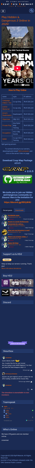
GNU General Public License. (11, 462)
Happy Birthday (13, 243)
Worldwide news (13, 215)
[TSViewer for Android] (29, 420)
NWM (4, 139)
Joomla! (3, 460)
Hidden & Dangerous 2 (14, 225)
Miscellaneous (12, 217)
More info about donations (11, 268)
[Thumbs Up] (31, 370)
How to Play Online (17, 90)
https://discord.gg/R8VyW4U (17, 202)
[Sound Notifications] (31, 389)
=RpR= (5, 406)
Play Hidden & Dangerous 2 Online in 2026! (16, 20)
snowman (8, 357)
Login (11, 6)
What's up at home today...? (18, 237)
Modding (23, 225)
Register (21, 6)
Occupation (6, 133)
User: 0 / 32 (7, 408)
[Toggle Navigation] (3, 11)
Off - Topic (18, 217)
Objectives (6, 119)
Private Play (6, 125)
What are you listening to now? (19, 230)
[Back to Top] (31, 464)
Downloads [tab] (19, 210)
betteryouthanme (11, 374)
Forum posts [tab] (7, 210)
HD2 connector (23, 151)
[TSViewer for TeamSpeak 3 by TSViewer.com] (7, 420)
